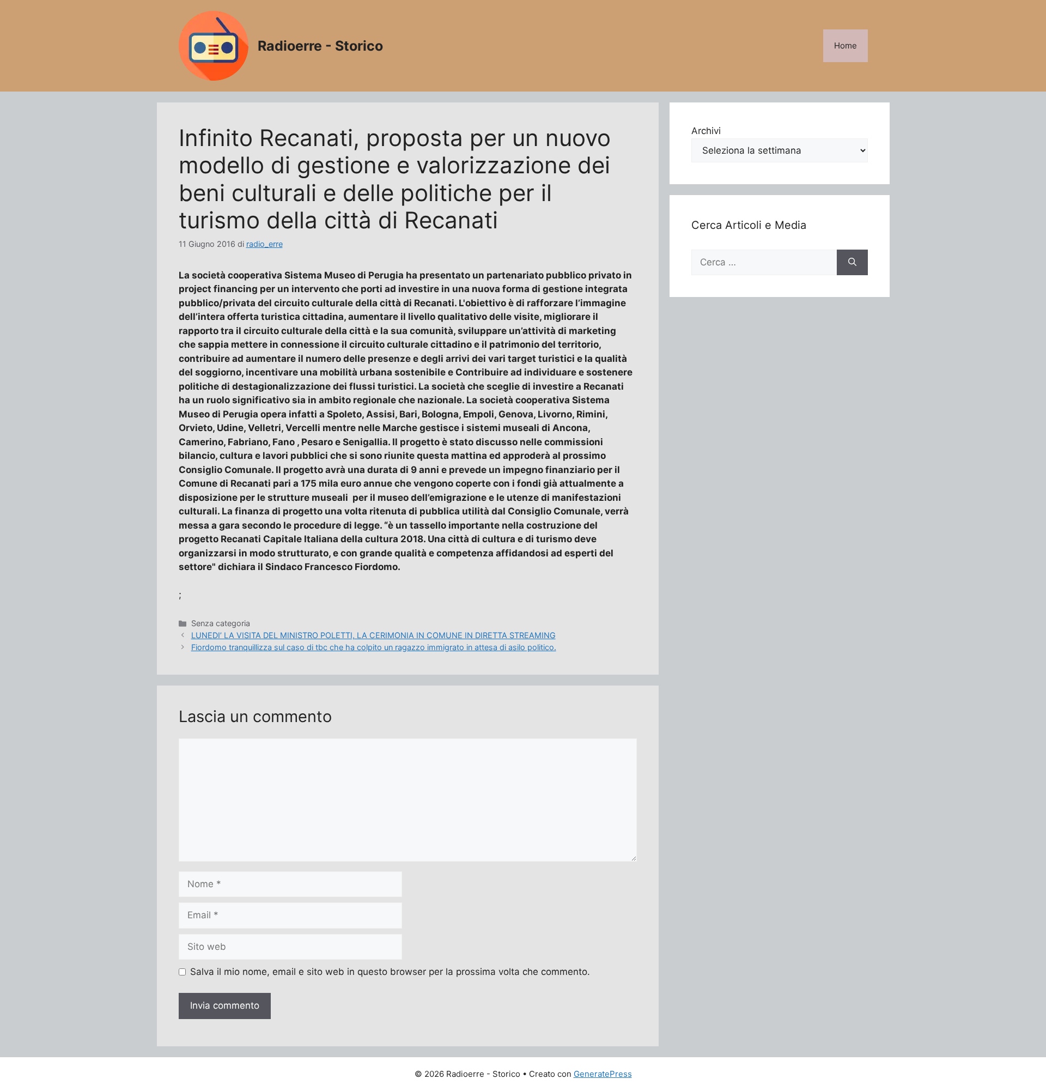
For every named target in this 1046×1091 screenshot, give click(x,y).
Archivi (706, 130)
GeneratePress (603, 1074)
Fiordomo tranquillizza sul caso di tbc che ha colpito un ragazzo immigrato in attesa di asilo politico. (373, 647)
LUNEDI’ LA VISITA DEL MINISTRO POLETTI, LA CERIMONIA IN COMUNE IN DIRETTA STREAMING (373, 635)
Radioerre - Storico (320, 46)
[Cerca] (852, 263)
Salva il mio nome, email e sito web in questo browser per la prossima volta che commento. (390, 971)
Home (845, 45)
